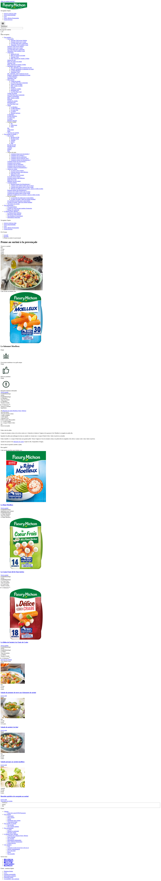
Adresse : (6, 811)
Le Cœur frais (14, 110)
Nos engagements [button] (8, 205)
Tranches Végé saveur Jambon (19, 40)
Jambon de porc (15, 54)
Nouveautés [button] (10, 39)
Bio (12, 123)
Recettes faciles (15, 138)
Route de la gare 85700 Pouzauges (16, 813)
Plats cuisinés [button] (10, 79)
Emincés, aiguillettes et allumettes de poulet (22, 69)
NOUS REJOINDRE (10, 15)
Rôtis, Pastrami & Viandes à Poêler (20, 58)
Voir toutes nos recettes (13, 204)
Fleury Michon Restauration (11, 18)
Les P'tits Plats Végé (16, 92)
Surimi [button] (9, 105)
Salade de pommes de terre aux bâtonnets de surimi (18, 692)
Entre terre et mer (15, 173)
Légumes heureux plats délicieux (19, 172)
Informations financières (13, 217)
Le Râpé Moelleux (16, 70)
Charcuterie (10, 816)
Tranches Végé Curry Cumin (18, 42)
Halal (12, 126)
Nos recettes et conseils (10, 823)
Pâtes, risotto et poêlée (16, 86)
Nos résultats (10, 838)
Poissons (13, 87)
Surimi (9, 819)
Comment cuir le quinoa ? (17, 155)
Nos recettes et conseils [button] (10, 134)
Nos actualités (11, 854)
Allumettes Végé (15, 72)
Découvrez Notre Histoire (14, 214)
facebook (9, 859)
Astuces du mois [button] (11, 152)
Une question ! (8, 844)
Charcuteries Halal (12, 822)
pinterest (9, 861)
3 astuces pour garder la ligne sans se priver (22, 185)
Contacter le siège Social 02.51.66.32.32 (18, 847)
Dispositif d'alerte (8, 877)
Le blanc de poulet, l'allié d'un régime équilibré (23, 199)
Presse (9, 852)
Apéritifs (13, 140)
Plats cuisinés (10, 817)
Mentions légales (8, 871)
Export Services (8, 19)
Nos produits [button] (7, 37)
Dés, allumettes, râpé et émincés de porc (21, 67)
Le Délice (13, 111)
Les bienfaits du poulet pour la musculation (22, 197)
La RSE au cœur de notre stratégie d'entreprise (19, 208)
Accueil (6, 235)
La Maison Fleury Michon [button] (11, 211)
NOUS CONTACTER (10, 13)
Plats (12, 143)
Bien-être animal (11, 832)
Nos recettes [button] (10, 135)
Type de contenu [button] (6, 29)
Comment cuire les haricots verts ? (20, 158)
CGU (5, 873)
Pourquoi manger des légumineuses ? (20, 184)
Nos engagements (12, 207)
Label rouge (14, 125)
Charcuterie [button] (10, 52)
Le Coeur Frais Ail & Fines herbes (12, 572)
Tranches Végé (15, 57)
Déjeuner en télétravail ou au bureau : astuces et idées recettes (27, 188)
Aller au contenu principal (7, 1)
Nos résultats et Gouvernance (15, 216)
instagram (9, 864)
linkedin (8, 865)
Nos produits (7, 814)
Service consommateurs (13, 849)
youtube (9, 862)
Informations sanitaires (10, 876)
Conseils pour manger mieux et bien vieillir (22, 187)
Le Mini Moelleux (15, 108)
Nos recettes (10, 825)
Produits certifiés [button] (11, 122)
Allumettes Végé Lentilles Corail (19, 45)
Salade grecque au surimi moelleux (13, 762)
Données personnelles (10, 874)
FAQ (5, 16)
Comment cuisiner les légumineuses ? (21, 160)
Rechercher (4, 26)
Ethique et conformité (13, 831)
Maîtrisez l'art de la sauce (17, 175)
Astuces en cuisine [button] (12, 169)
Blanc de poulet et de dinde (18, 55)
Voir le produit (4, 392)
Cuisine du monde (15, 81)
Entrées (13, 142)
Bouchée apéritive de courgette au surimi (15, 796)
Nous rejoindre (11, 837)
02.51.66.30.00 (11, 850)
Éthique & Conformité (13, 210)
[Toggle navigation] (3, 23)
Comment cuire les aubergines (19, 157)
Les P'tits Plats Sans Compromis (19, 43)
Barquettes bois (15, 90)
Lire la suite (4, 695)
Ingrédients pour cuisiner (13, 820)
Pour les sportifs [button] (11, 196)
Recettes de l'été (15, 137)
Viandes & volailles (16, 89)
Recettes (6, 236)
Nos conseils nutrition (13, 826)
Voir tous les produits (6, 659)
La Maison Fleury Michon (14, 213)
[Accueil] (14, 9)
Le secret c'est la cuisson (17, 170)
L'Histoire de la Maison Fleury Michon (17, 835)
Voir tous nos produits (13, 132)
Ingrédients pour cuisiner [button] (13, 66)
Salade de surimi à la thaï (9, 727)
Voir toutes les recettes (6, 801)
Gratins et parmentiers (16, 84)
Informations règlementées (14, 840)
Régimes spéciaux (15, 113)
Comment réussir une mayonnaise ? (20, 154)
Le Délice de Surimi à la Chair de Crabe (14, 642)
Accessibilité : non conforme (11, 879)
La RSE (9, 829)
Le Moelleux (14, 107)
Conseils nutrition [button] (12, 182)
